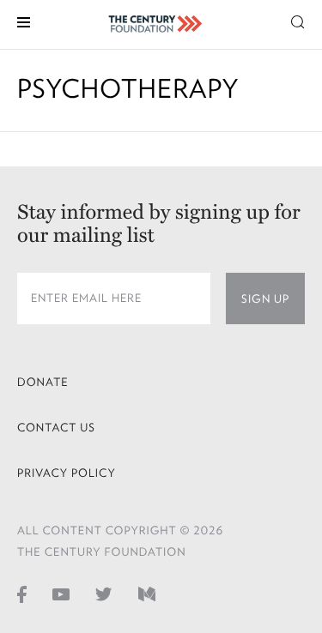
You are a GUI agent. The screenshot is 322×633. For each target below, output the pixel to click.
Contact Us (56, 427)
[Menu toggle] (23, 21)
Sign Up (265, 298)
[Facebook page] (22, 593)
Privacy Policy (66, 473)
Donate (43, 382)
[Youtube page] (61, 593)
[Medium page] (146, 593)
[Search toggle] (298, 21)
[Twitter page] (103, 593)
